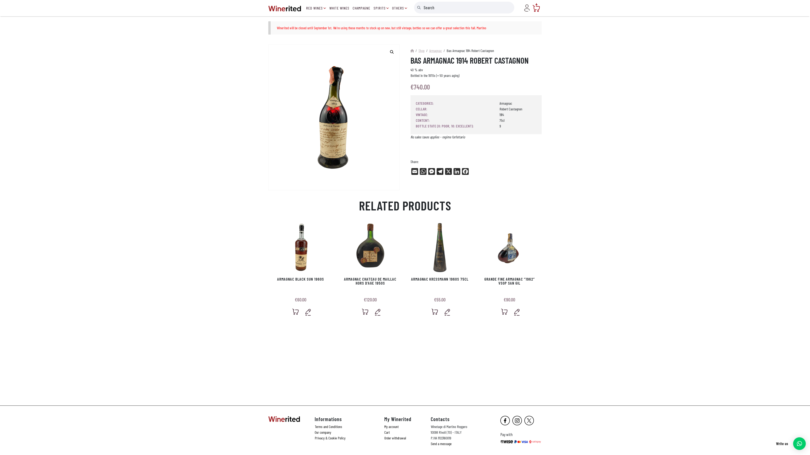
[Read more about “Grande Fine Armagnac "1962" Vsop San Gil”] (504, 312)
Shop (421, 50)
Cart (387, 432)
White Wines (339, 8)
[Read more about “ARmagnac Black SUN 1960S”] (295, 312)
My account (391, 426)
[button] (799, 443)
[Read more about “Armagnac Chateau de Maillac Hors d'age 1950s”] (365, 312)
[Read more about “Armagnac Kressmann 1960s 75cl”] (435, 312)
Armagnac (435, 50)
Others (398, 8)
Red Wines (314, 8)
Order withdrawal (395, 438)
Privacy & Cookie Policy (330, 438)
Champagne (361, 8)
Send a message (441, 443)
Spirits (380, 8)
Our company (323, 432)
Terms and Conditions (328, 426)
